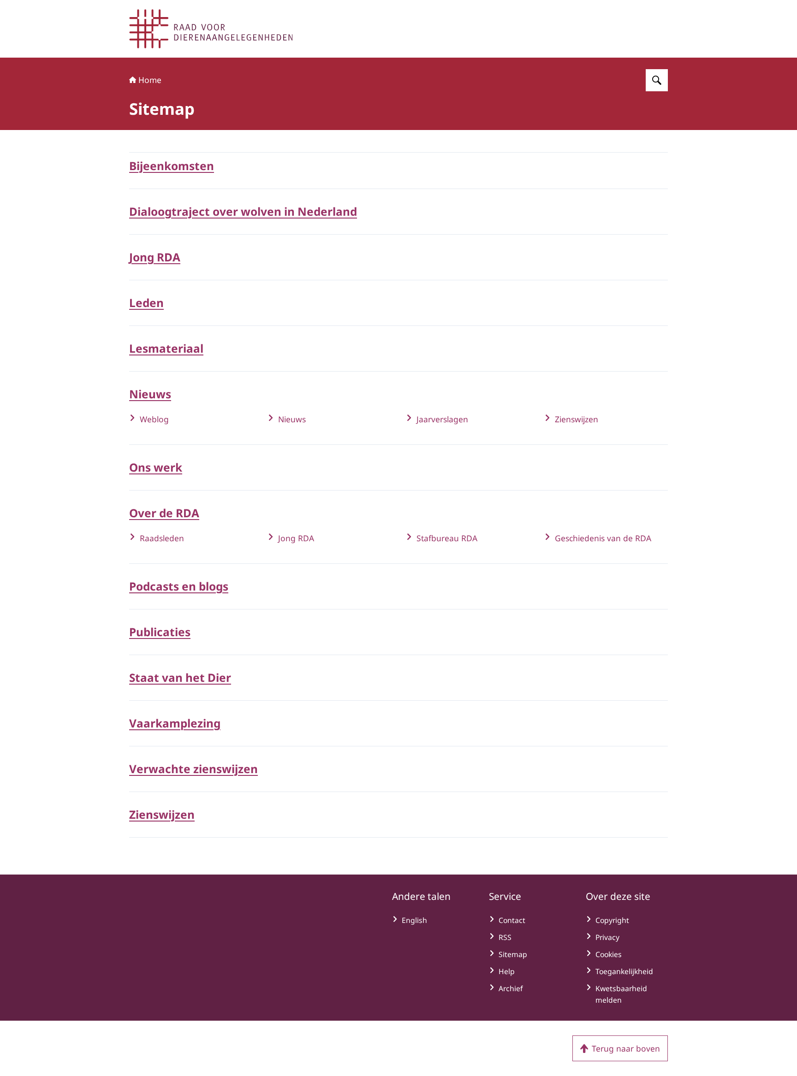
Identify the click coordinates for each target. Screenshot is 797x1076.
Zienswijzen (162, 814)
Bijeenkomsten (171, 165)
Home (149, 79)
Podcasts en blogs (178, 586)
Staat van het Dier (180, 677)
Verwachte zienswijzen (193, 768)
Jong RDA (154, 257)
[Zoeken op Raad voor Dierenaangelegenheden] (657, 80)
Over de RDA (164, 512)
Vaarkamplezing (174, 723)
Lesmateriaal (166, 348)
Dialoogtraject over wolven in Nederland (243, 211)
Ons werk (155, 467)
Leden (146, 302)
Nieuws (150, 394)
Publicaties (159, 631)
